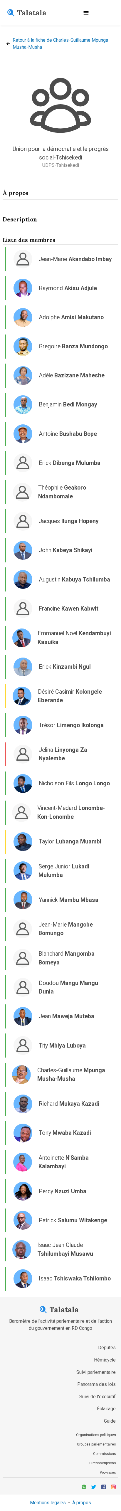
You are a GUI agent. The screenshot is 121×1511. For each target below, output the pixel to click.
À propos (81, 1502)
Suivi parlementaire (96, 1372)
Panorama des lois (96, 1384)
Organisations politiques (96, 1435)
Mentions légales (48, 1502)
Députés (107, 1347)
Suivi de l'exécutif (97, 1396)
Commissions (104, 1454)
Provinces (108, 1472)
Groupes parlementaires (96, 1444)
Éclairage (106, 1408)
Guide (110, 1421)
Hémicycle (105, 1360)
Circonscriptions (102, 1463)
